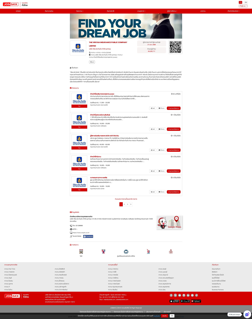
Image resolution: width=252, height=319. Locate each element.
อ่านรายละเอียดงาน (173, 108)
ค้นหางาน (79, 11)
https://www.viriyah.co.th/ (80, 233)
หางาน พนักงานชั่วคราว (62, 284)
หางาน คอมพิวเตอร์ (61, 275)
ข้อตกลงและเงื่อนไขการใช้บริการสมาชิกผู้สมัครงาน (128, 312)
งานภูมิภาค (140, 11)
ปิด (172, 316)
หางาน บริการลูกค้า (60, 287)
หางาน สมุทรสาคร (164, 287)
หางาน (93, 52)
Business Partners (218, 290)
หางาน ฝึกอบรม (59, 281)
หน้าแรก (18, 11)
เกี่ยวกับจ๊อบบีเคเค (233, 11)
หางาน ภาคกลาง (113, 269)
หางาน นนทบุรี (163, 272)
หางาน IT (7, 287)
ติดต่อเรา (214, 272)
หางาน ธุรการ (8, 284)
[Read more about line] (192, 295)
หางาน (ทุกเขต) (106, 52)
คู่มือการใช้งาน (171, 11)
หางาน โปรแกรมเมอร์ (10, 275)
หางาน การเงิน (59, 278)
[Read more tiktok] (196, 295)
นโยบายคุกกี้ (167, 312)
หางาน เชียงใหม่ (112, 290)
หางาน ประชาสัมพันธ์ (61, 290)
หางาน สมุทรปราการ (165, 284)
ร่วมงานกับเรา (216, 269)
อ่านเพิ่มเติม (157, 316)
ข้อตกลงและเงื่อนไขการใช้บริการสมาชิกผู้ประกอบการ (95, 312)
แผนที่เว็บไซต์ (215, 278)
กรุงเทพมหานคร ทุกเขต (97, 188)
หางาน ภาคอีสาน (113, 278)
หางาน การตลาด (9, 272)
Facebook (89, 236)
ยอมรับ (164, 316)
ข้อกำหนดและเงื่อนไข (218, 275)
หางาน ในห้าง (8, 290)
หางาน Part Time (9, 269)
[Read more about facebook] (171, 295)
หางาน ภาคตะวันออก (114, 281)
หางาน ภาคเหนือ (113, 275)
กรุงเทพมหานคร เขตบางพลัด (99, 105)
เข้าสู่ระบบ (243, 6)
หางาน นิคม (162, 290)
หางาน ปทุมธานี (163, 275)
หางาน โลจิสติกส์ (60, 269)
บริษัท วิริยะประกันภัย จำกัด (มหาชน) (100, 49)
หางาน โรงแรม (8, 281)
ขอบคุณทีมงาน (216, 284)
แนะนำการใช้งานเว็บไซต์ (218, 281)
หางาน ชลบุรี (162, 269)
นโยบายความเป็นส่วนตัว (153, 312)
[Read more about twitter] (175, 295)
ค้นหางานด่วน (49, 11)
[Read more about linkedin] (188, 295)
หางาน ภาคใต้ (112, 272)
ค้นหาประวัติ (110, 11)
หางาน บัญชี (8, 278)
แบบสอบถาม (215, 287)
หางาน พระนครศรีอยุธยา (166, 278)
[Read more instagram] (183, 295)
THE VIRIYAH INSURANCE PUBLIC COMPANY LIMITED (108, 44)
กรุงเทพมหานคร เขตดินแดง (98, 126)
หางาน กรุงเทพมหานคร (115, 287)
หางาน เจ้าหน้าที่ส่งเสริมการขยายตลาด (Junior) (103, 57)
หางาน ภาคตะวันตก (114, 284)
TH (240, 2)
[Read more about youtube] (179, 295)
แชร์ (93, 62)
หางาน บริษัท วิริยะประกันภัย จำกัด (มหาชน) (104, 55)
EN (246, 2)
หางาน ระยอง (163, 281)
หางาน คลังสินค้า (60, 272)
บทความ (202, 11)
